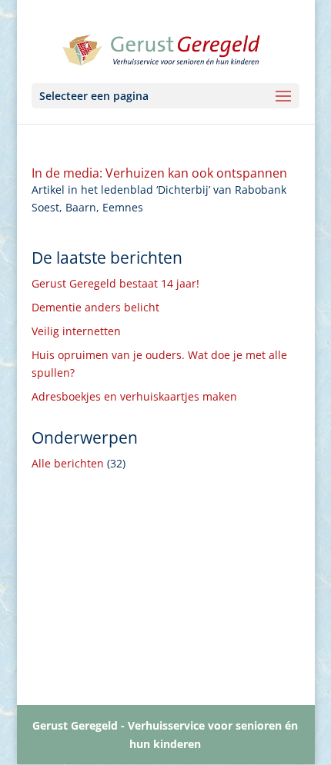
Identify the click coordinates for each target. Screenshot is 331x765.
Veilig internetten (76, 331)
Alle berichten (68, 463)
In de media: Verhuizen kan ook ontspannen (159, 173)
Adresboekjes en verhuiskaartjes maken (134, 396)
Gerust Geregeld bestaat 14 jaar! (115, 283)
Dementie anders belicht (95, 307)
